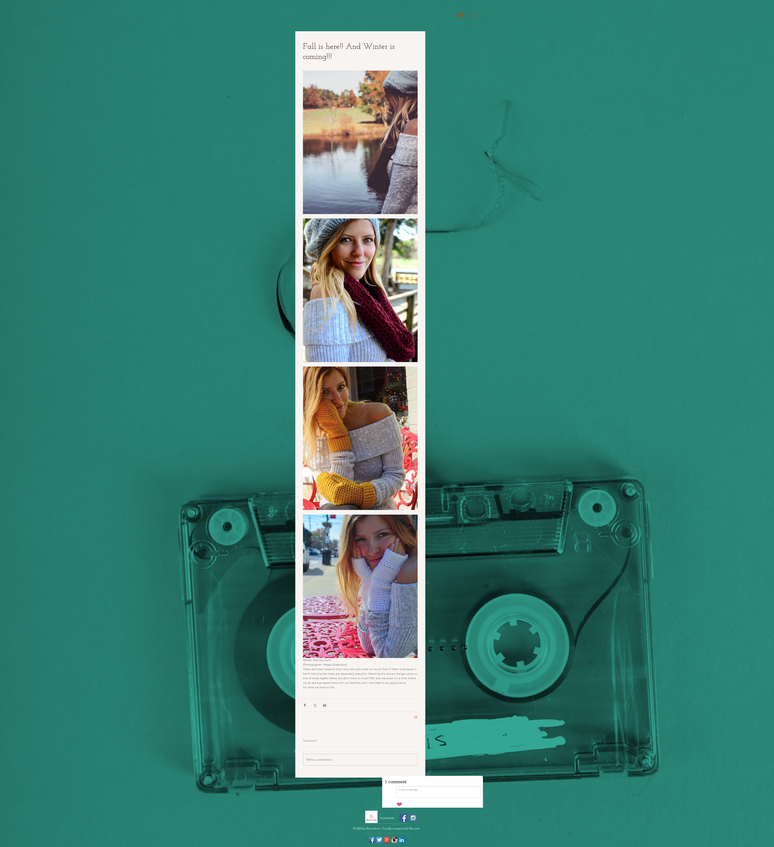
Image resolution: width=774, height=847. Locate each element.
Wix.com (414, 836)
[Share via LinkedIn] (325, 705)
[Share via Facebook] (305, 705)
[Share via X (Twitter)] (315, 705)
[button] (482, 9)
